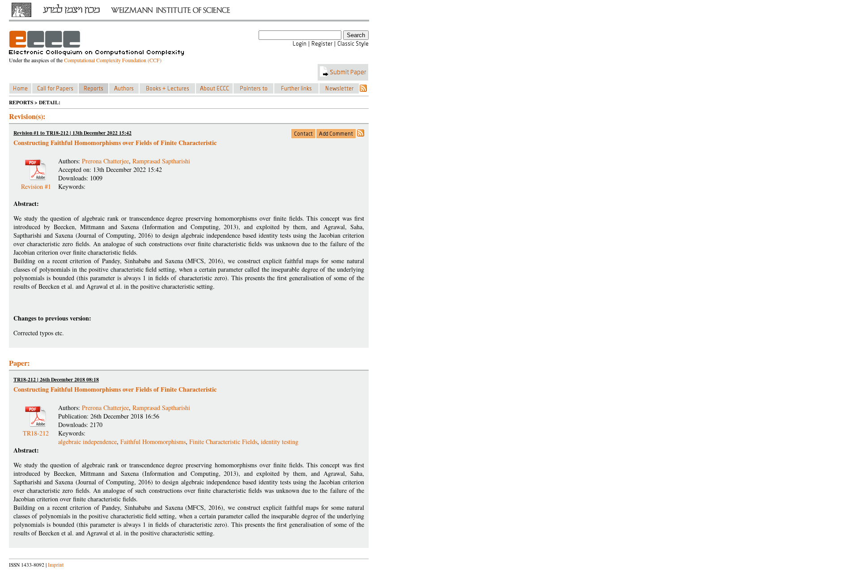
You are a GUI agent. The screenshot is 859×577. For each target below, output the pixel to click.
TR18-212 (36, 429)
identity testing (279, 441)
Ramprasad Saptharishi (161, 161)
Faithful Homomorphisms (153, 441)
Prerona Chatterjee (105, 161)
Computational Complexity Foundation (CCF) (113, 60)
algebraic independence (87, 441)
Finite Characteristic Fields (223, 441)
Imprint (56, 564)
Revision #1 (36, 183)
